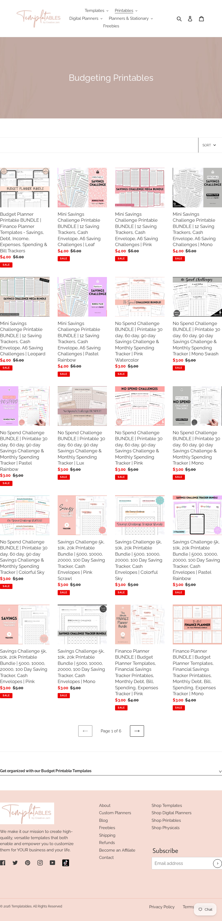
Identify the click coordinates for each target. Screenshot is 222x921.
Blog (103, 820)
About (104, 805)
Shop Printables (166, 820)
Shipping (107, 835)
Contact (106, 857)
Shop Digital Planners (171, 812)
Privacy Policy (162, 906)
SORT (207, 145)
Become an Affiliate (117, 850)
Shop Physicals (165, 827)
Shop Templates (167, 805)
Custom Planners (115, 812)
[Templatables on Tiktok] (65, 862)
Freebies (107, 827)
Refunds (107, 842)
